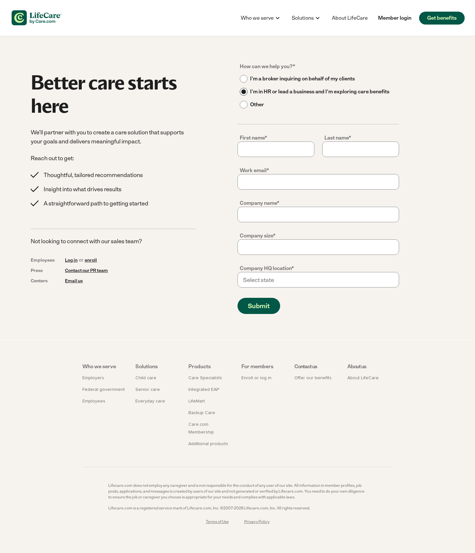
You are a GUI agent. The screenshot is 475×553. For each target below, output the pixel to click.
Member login (394, 18)
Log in (71, 260)
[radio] (318, 79)
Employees (93, 401)
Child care (145, 378)
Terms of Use (217, 521)
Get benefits (442, 18)
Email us (74, 281)
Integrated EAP (203, 389)
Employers (93, 378)
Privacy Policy (256, 521)
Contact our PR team (86, 270)
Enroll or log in (256, 378)
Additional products (208, 444)
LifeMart (196, 401)
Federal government (103, 389)
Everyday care (150, 401)
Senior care (147, 389)
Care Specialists (205, 378)
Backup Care (201, 413)
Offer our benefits (313, 378)
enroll (91, 260)
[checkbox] (318, 92)
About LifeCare (350, 18)
